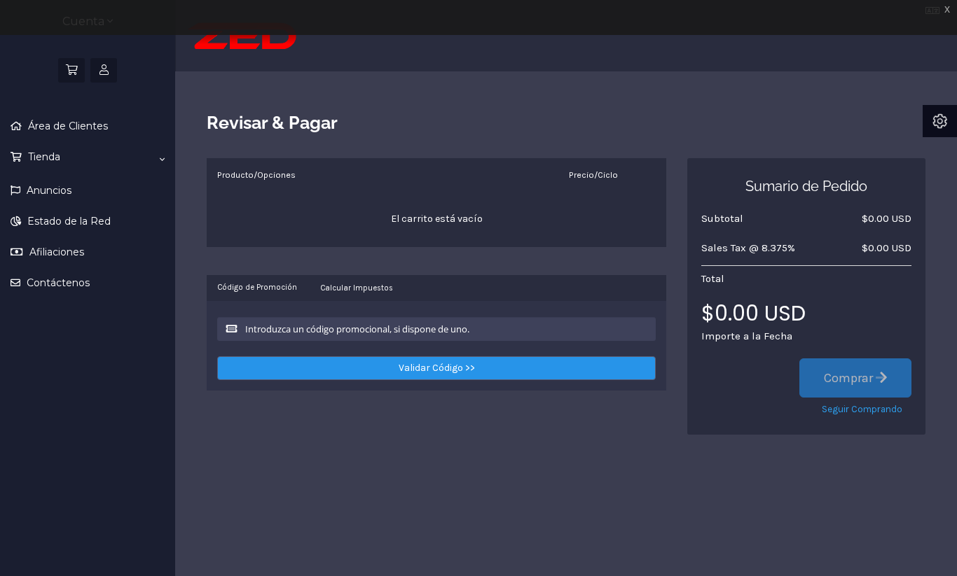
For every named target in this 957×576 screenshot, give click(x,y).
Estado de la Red (68, 221)
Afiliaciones (55, 252)
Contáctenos (57, 282)
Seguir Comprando (862, 409)
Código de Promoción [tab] (257, 287)
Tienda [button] (42, 156)
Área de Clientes (66, 126)
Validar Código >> (437, 368)
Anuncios (47, 190)
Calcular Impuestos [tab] (356, 288)
